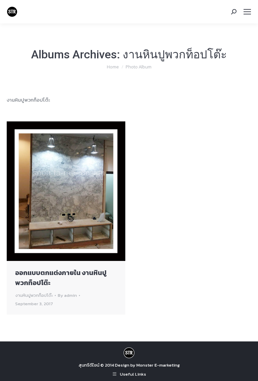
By (67, 295)
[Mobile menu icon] (247, 12)
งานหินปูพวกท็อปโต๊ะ (34, 295)
